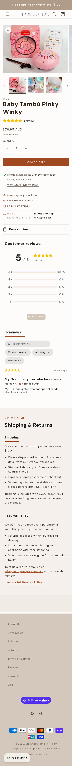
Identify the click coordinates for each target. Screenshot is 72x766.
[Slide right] (68, 86)
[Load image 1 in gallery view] (17, 85)
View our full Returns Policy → (25, 582)
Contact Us (15, 633)
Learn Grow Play (35, 743)
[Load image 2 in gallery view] (36, 85)
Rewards (13, 676)
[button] (7, 14)
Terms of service (38, 754)
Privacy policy (52, 748)
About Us (14, 624)
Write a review (36, 316)
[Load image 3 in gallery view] (54, 85)
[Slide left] (4, 86)
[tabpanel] (36, 373)
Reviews (13, 667)
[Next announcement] (65, 5)
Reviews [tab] (14, 332)
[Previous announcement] (7, 5)
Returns (13, 650)
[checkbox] (14, 360)
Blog (10, 684)
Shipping (14, 641)
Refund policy (32, 748)
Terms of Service (19, 658)
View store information (23, 185)
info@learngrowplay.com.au (24, 571)
